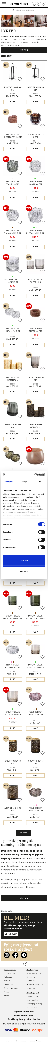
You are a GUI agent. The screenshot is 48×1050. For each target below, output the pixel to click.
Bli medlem (11, 934)
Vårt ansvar (8, 977)
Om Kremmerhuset (11, 988)
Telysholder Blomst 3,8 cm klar (12, 667)
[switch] (41, 532)
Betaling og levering (34, 1004)
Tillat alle (24, 560)
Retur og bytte (31, 1007)
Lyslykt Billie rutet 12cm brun (35, 613)
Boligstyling (30, 988)
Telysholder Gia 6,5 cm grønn (12, 276)
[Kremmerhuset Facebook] (15, 955)
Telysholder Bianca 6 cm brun (12, 227)
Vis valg (24, 50)
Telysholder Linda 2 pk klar (12, 469)
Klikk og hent (31, 977)
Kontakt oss (30, 981)
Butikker (7, 981)
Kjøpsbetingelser (32, 996)
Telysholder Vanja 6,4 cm (12, 178)
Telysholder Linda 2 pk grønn (12, 325)
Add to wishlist (20, 79)
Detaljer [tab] (24, 481)
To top (25, 964)
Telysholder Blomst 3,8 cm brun (13, 662)
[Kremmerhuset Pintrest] (24, 955)
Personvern (9, 1041)
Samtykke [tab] (8, 481)
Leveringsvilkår (32, 1000)
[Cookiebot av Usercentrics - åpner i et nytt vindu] (34, 474)
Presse (6, 992)
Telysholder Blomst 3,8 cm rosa (11, 662)
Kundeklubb (8, 985)
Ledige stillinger (10, 973)
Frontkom (39, 1041)
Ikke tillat (24, 572)
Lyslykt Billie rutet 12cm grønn (12, 709)
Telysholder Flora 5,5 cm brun (36, 227)
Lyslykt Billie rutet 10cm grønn (35, 662)
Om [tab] (39, 481)
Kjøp (12, 102)
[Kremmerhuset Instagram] (7, 955)
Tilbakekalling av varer (35, 985)
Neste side (6, 911)
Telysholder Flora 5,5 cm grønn (34, 227)
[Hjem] (18, 3)
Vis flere (23, 833)
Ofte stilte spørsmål (33, 973)
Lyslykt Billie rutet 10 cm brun (12, 613)
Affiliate (6, 996)
